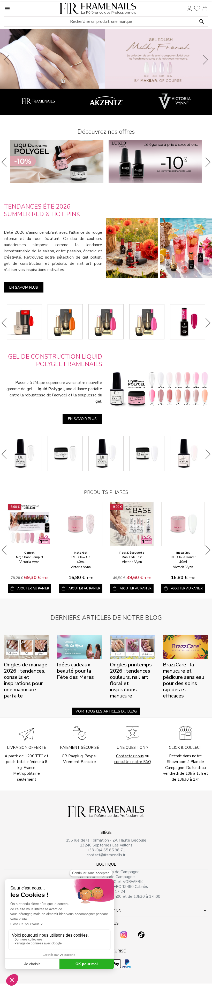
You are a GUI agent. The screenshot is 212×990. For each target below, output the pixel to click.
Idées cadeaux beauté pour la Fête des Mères (75, 671)
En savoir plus (23, 287)
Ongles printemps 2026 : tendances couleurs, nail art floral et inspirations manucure (131, 680)
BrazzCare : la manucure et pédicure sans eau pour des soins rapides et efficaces (183, 680)
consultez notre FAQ (132, 761)
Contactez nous (130, 756)
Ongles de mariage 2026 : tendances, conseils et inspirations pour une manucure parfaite (25, 680)
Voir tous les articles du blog (106, 711)
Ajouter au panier (33, 588)
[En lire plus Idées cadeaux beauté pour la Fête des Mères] (79, 647)
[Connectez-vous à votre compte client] (189, 8)
